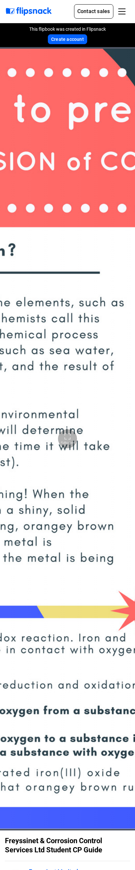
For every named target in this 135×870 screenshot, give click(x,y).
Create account (67, 39)
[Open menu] (122, 11)
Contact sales (93, 11)
